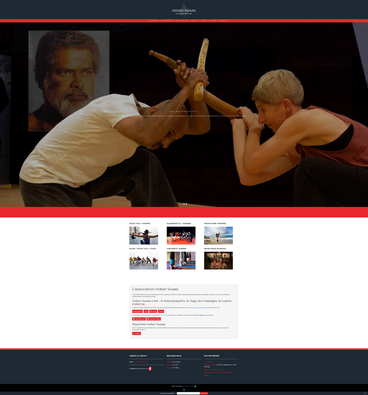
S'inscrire (169, 364)
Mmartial (206, 375)
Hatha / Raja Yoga (182, 20)
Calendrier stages (154, 319)
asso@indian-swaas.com (140, 362)
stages (166, 315)
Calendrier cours (140, 319)
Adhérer (137, 333)
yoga (198, 307)
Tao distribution (229, 372)
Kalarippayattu (166, 20)
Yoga (146, 311)
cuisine (218, 307)
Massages (194, 20)
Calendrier (224, 20)
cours (161, 315)
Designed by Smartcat (188, 386)
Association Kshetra (210, 364)
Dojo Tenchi (207, 362)
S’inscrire (213, 20)
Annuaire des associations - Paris (214, 372)
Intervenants (153, 20)
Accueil (143, 20)
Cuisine (204, 20)
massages (205, 307)
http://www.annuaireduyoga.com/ (214, 369)
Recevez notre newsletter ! (168, 393)
